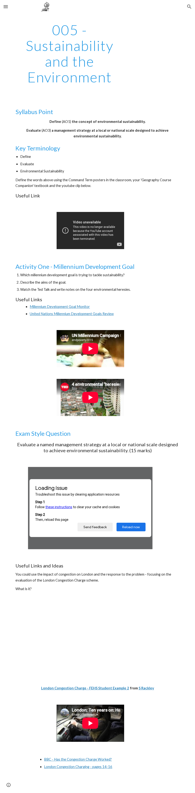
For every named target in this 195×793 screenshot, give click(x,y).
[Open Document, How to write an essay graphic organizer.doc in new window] (143, 473)
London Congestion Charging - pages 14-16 (78, 767)
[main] (70, 53)
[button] (5, 6)
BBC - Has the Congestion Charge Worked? (78, 759)
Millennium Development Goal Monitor (60, 307)
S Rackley (146, 688)
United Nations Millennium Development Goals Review (72, 314)
